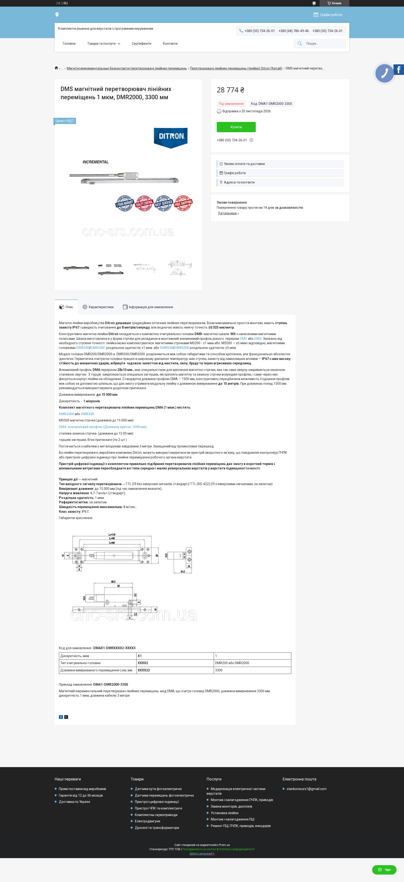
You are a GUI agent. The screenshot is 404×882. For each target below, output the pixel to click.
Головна (69, 43)
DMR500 (166, 348)
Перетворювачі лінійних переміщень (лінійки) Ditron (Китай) (236, 68)
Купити (236, 127)
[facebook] (61, 718)
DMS (243, 338)
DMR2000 (66, 414)
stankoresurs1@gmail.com (307, 789)
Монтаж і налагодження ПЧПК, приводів (242, 800)
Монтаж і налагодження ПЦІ (232, 819)
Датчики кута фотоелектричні (158, 789)
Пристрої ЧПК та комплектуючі (158, 808)
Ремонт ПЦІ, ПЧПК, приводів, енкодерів (241, 826)
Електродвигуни (147, 821)
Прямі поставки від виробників (82, 789)
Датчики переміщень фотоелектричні (164, 795)
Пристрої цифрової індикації (157, 802)
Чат (388, 870)
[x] (66, 718)
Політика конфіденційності (237, 849)
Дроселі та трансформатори (157, 828)
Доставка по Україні (74, 802)
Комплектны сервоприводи (156, 815)
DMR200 (82, 348)
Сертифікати (141, 43)
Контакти (170, 43)
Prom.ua (224, 845)
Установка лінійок (224, 813)
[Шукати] (299, 43)
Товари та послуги (101, 43)
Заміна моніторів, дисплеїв (231, 806)
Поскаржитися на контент (199, 849)
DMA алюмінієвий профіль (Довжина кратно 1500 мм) (103, 427)
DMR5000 (181, 348)
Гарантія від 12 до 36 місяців (81, 795)
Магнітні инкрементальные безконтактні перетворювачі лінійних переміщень (127, 68)
